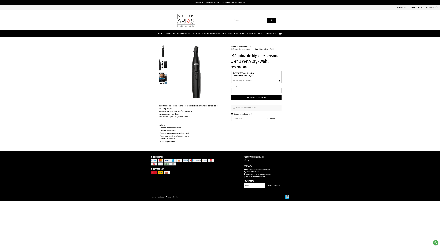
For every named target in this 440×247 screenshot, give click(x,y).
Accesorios (244, 46)
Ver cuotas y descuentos (242, 81)
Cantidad (234, 87)
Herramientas (184, 34)
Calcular (271, 118)
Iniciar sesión (432, 8)
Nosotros (227, 34)
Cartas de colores (211, 34)
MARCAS (196, 34)
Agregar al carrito (256, 98)
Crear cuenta (416, 8)
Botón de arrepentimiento (255, 177)
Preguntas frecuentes (245, 34)
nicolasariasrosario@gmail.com (258, 169)
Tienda (168, 34)
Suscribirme (274, 186)
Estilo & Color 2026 (267, 34)
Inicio (160, 34)
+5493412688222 (252, 172)
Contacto (401, 8)
